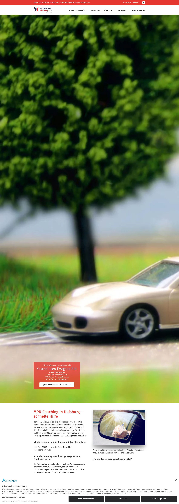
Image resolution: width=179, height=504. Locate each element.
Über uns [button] (108, 10)
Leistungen (121, 10)
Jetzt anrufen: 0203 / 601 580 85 (56, 385)
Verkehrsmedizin (138, 10)
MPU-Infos (95, 10)
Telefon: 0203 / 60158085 (131, 2)
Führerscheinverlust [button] (77, 10)
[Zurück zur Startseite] (43, 10)
